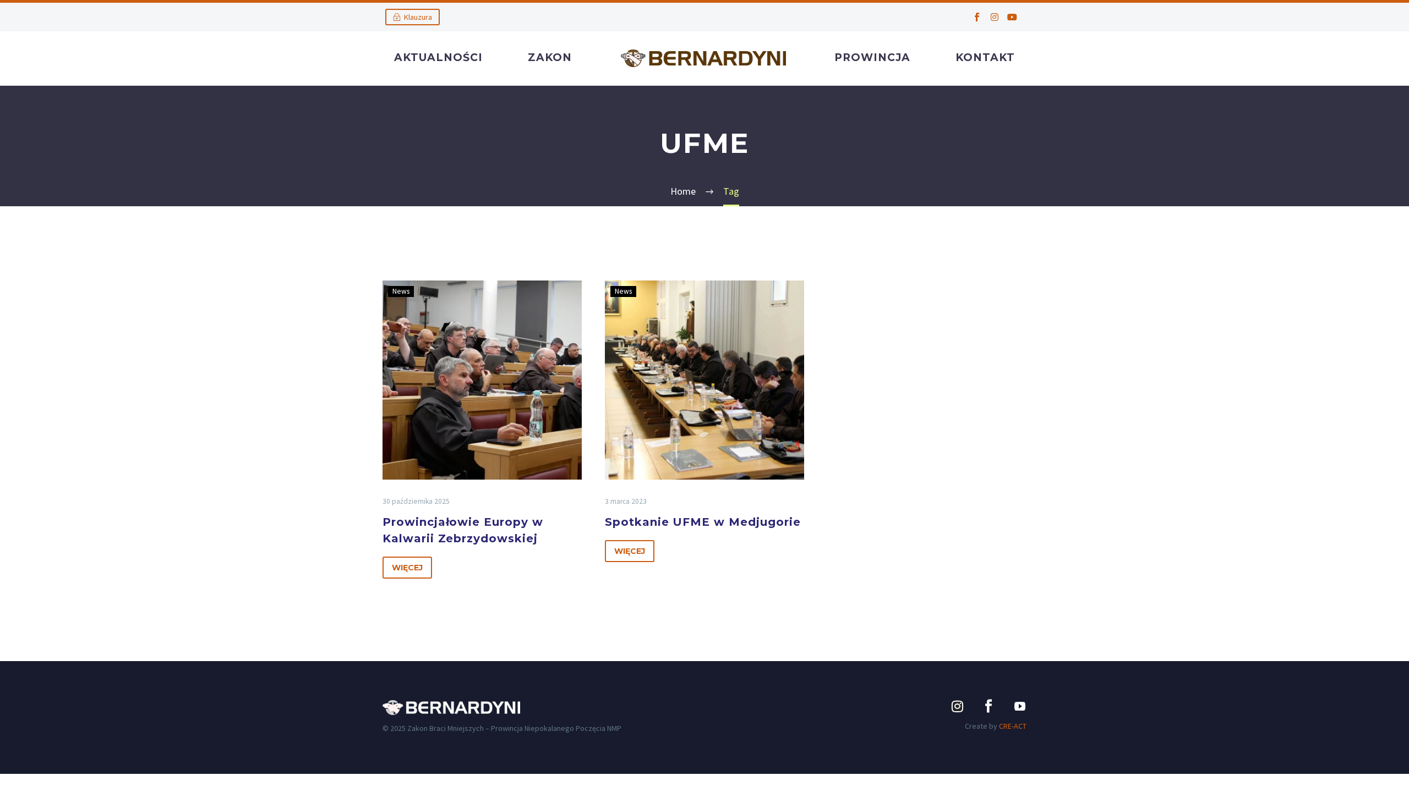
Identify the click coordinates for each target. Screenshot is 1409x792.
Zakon (550, 57)
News (400, 291)
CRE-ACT (1012, 726)
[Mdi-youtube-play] (1019, 706)
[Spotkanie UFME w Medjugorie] (704, 380)
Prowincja (872, 57)
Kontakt (985, 57)
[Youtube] (1012, 17)
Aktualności (438, 57)
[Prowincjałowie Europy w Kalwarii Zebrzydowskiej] (482, 380)
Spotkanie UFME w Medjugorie (703, 522)
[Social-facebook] (977, 17)
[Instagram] (994, 17)
